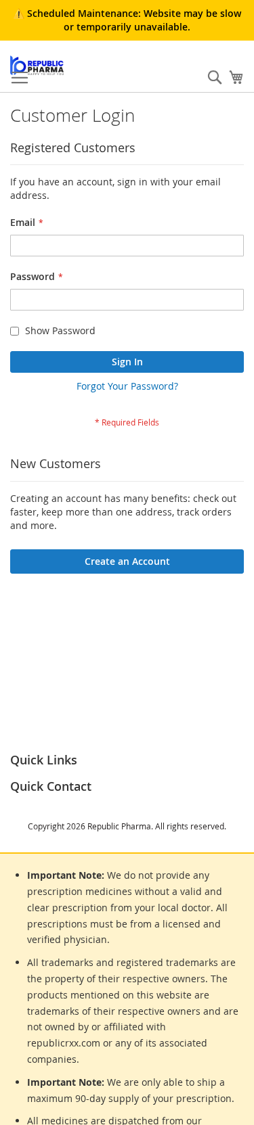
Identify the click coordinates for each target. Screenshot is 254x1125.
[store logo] (37, 65)
